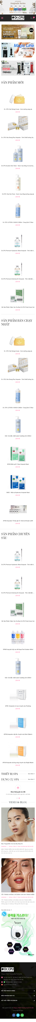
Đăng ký (25, 12)
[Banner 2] (18, 49)
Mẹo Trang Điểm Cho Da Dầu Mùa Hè (12, 843)
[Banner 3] (18, 68)
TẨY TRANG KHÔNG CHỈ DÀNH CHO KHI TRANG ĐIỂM (17, 894)
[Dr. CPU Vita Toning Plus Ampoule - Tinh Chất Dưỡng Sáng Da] (18, 126)
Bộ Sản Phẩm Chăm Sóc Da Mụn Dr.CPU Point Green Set (18, 307)
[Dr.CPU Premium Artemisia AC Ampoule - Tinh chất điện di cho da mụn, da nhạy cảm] (18, 267)
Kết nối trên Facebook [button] (9, 1000)
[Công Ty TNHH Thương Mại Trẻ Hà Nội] (7, 969)
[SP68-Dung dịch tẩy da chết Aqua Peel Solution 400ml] (18, 638)
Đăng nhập (32, 12)
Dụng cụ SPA (10, 779)
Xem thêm (31, 773)
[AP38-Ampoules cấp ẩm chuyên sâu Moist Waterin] (18, 722)
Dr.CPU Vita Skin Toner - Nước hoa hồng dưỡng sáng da (18, 194)
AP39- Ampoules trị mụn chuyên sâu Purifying (18, 706)
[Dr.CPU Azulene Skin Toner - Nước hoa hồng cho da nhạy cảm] (18, 154)
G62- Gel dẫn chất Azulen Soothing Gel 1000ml (18, 436)
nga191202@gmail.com (10, 984)
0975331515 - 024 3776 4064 (14, 982)
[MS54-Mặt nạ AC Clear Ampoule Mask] (18, 452)
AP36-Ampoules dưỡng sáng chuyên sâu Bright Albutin (18, 762)
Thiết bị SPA (9, 774)
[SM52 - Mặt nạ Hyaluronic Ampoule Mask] (18, 481)
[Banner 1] (18, 32)
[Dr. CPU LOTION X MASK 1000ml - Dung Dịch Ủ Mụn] (18, 210)
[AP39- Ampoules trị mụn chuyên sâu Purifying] (18, 694)
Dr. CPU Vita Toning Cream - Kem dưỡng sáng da (18, 109)
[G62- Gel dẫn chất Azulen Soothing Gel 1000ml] (18, 424)
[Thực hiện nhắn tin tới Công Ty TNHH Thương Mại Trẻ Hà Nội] (18, 1015)
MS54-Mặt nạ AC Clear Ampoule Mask (18, 464)
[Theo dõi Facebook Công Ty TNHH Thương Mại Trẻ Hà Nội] (13, 1015)
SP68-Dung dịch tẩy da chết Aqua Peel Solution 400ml (18, 649)
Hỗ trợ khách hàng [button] (8, 990)
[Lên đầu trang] (30, 1018)
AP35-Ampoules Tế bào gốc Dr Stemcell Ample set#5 (18, 520)
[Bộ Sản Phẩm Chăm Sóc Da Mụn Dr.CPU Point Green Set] (18, 295)
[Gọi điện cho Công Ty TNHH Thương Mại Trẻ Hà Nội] (22, 1015)
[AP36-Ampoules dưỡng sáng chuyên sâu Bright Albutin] (18, 751)
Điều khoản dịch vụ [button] (7, 995)
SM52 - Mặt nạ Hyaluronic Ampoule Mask (18, 492)
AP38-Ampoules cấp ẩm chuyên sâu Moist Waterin (18, 734)
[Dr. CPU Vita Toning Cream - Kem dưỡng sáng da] (18, 97)
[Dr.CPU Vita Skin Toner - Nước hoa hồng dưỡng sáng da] (18, 182)
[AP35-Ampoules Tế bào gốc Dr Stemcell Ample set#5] (18, 509)
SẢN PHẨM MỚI (12, 83)
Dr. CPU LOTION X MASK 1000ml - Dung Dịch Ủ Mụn (18, 222)
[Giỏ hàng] (33, 18)
